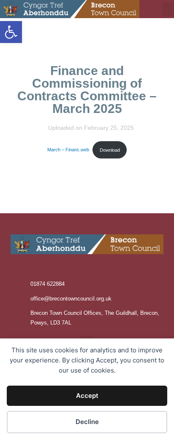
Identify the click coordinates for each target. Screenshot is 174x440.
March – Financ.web (68, 150)
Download (110, 150)
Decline (87, 422)
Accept (87, 396)
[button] (11, 32)
